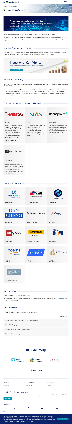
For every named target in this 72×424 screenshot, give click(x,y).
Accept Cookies (62, 419)
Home (5, 6)
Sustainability (28, 385)
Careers (49, 385)
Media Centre (50, 382)
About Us (6, 382)
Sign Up (7, 398)
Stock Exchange (13, 6)
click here (30, 421)
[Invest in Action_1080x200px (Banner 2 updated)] (36, 72)
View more (6, 412)
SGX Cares (6, 385)
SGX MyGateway (60, 298)
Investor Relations (30, 382)
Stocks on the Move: (11, 89)
